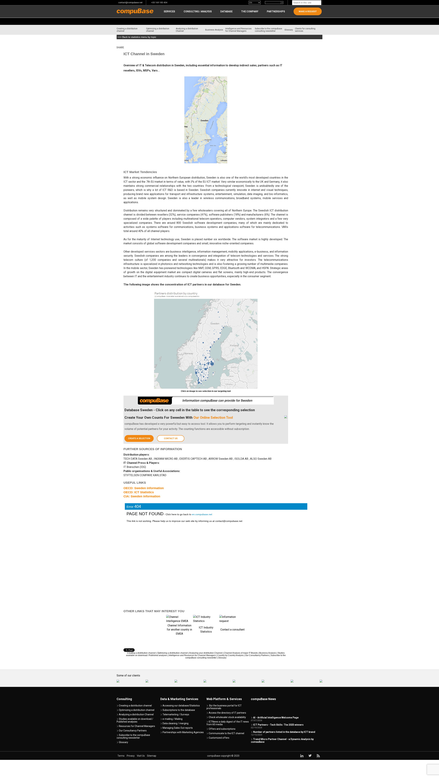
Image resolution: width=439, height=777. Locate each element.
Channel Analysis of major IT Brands (241, 653)
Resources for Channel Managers (136, 726)
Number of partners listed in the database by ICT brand (284, 726)
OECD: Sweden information (143, 488)
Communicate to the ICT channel (226, 733)
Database (226, 11)
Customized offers (218, 737)
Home (126, 47)
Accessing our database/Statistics (181, 705)
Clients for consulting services (305, 29)
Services (169, 11)
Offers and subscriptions (221, 728)
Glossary (288, 30)
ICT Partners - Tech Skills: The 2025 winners (278, 719)
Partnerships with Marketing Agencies (183, 732)
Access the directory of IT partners (227, 712)
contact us (170, 438)
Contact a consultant (232, 629)
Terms (121, 755)
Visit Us (141, 755)
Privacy (131, 755)
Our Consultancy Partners (257, 655)
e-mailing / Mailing (172, 719)
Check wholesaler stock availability (227, 717)
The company (249, 11)
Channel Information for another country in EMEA (179, 629)
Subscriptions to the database (178, 710)
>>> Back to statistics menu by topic (136, 37)
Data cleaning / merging (175, 723)
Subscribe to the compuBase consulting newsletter (268, 29)
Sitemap (151, 755)
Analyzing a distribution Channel (187, 29)
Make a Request (308, 11)
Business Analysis (214, 30)
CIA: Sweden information (141, 496)
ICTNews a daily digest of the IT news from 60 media (227, 723)
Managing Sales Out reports (177, 727)
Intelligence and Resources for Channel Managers (238, 29)
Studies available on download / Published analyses (135, 720)
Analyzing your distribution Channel (205, 653)
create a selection (139, 438)
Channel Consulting (142, 47)
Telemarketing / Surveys (175, 714)
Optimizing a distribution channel (157, 29)
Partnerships (276, 11)
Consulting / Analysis (198, 11)
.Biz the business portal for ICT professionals (224, 707)
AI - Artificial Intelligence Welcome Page (276, 712)
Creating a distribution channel (127, 29)
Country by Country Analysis (168, 47)
